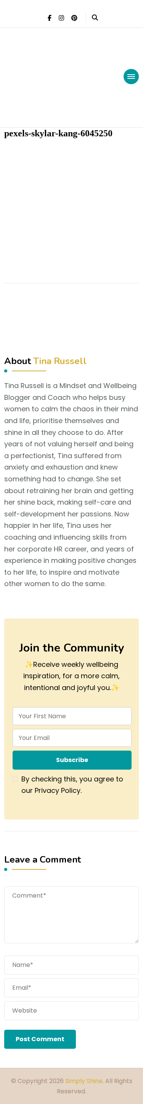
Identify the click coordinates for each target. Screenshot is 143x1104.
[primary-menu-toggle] (131, 76)
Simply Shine (84, 1081)
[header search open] (95, 18)
